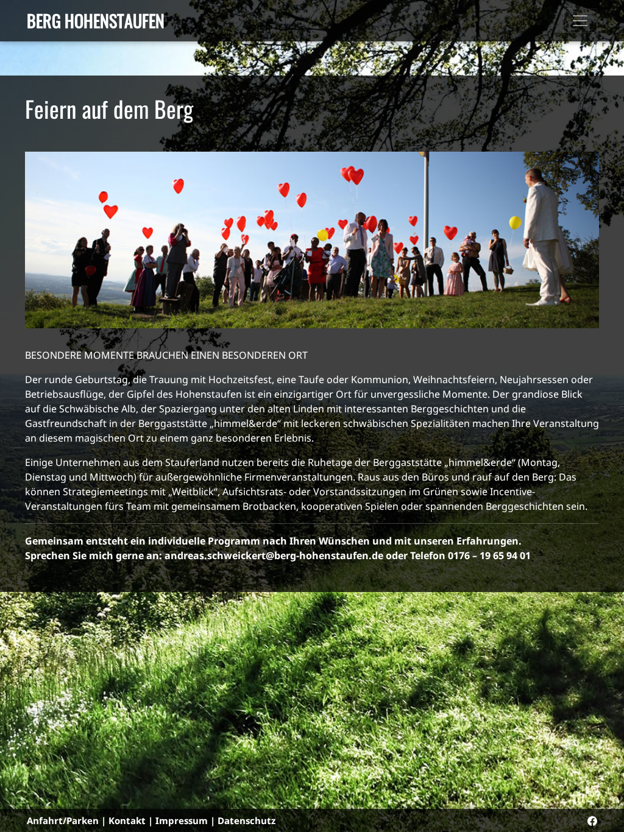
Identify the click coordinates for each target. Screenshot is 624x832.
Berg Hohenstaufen (96, 20)
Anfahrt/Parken (63, 820)
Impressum (181, 820)
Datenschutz (246, 820)
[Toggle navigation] (580, 21)
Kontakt (127, 820)
